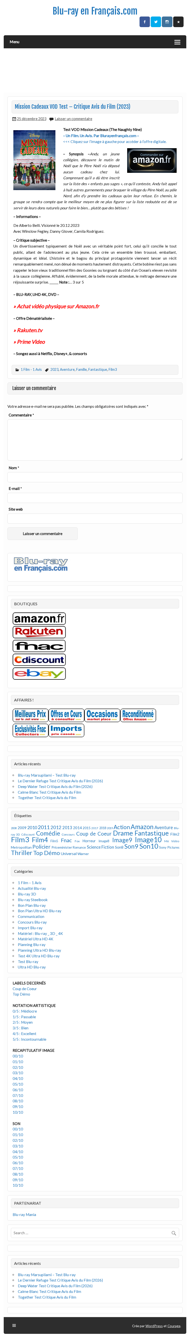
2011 (44, 827)
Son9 (131, 846)
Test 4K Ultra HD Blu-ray (39, 956)
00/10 (18, 1056)
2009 (22, 827)
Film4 (40, 840)
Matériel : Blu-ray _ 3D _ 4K (40, 933)
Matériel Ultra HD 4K (35, 939)
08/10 (18, 1101)
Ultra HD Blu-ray (32, 967)
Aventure (67, 369)
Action (122, 827)
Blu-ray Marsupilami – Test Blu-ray (47, 775)
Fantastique (97, 369)
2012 (55, 827)
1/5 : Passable (24, 1017)
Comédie (48, 833)
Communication (31, 916)
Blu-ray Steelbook (33, 899)
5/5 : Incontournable (29, 1039)
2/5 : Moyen (23, 1022)
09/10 (18, 1106)
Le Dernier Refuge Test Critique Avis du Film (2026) (60, 781)
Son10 (148, 846)
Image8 (103, 841)
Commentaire (21, 415)
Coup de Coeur (94, 834)
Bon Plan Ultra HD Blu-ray (39, 911)
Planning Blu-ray (32, 944)
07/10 (18, 1095)
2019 (110, 828)
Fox (77, 841)
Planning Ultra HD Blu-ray (39, 950)
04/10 (18, 1078)
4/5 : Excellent (24, 1033)
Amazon (142, 827)
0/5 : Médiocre (25, 1011)
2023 (54, 369)
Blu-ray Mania (24, 1214)
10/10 (18, 1112)
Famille (81, 369)
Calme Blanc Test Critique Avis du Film (49, 792)
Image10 (148, 839)
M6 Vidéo (171, 841)
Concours (68, 834)
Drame (123, 833)
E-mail (15, 488)
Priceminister (61, 847)
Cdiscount (28, 834)
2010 (32, 827)
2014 (77, 827)
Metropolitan (21, 847)
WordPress (154, 1326)
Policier (41, 846)
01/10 (18, 1061)
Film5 (54, 841)
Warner (83, 854)
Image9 (122, 839)
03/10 (18, 1073)
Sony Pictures (169, 847)
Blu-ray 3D (27, 894)
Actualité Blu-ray (32, 888)
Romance (79, 847)
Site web (16, 509)
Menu (14, 41)
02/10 (18, 1067)
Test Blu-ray (28, 961)
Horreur (89, 841)
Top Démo (46, 852)
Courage (173, 1326)
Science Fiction (100, 847)
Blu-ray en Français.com (95, 11)
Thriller (21, 852)
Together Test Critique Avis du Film (47, 797)
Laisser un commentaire (73, 119)
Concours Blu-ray (32, 922)
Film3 (113, 369)
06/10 (18, 1090)
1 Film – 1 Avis (30, 882)
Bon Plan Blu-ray (32, 905)
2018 (102, 828)
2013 (67, 827)
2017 (94, 828)
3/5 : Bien (20, 1028)
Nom (14, 467)
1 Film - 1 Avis (31, 369)
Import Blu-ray (30, 928)
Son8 (119, 847)
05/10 (18, 1084)
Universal (69, 853)
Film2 (174, 834)
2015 (87, 828)
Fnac (66, 840)
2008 (14, 828)
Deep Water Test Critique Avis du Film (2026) (55, 786)
